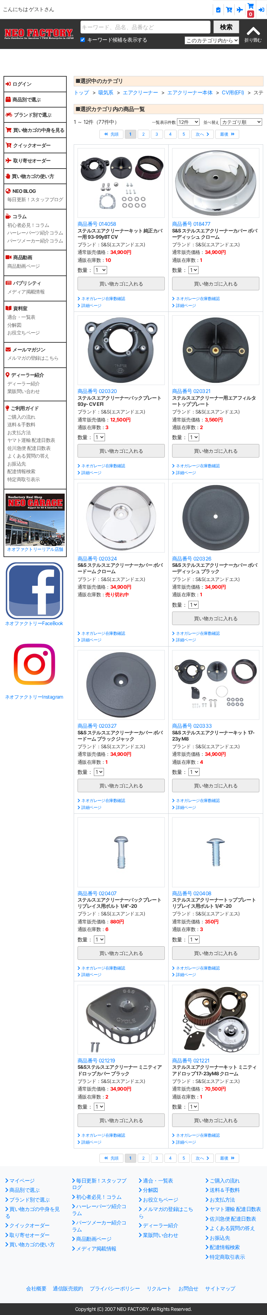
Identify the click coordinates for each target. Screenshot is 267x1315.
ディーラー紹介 (23, 383)
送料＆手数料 (21, 424)
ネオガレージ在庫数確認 (103, 298)
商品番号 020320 (97, 391)
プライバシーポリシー (115, 1288)
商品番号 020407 (97, 893)
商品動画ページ (23, 266)
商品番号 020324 (97, 558)
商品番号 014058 (97, 224)
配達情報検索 (21, 471)
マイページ (21, 1180)
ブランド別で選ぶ (32, 115)
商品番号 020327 (97, 726)
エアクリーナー (140, 92)
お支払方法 (19, 432)
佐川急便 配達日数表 (28, 448)
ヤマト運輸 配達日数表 (31, 440)
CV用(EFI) (233, 92)
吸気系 (105, 92)
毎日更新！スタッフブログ (35, 199)
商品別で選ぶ (26, 99)
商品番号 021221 (190, 1060)
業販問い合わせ (23, 391)
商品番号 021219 (96, 1060)
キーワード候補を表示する (117, 39)
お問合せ (188, 1288)
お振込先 (16, 464)
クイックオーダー (31, 145)
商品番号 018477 (191, 224)
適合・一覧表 (21, 317)
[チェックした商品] (218, 9)
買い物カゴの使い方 (33, 176)
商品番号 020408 (191, 893)
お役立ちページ (23, 332)
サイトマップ (220, 1288)
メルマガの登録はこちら (32, 358)
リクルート (159, 1288)
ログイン (22, 84)
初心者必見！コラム (28, 225)
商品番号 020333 (192, 726)
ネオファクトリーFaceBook (34, 623)
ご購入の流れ (21, 417)
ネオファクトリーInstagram (34, 697)
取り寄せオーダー (31, 160)
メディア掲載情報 (25, 291)
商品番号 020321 (191, 391)
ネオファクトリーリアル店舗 (35, 549)
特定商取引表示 (23, 479)
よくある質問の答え (28, 456)
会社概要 (36, 1288)
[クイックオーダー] (229, 9)
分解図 (14, 325)
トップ (81, 92)
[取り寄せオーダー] (240, 9)
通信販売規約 (68, 1288)
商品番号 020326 (191, 558)
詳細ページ (91, 305)
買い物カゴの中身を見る (38, 130)
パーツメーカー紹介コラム (35, 241)
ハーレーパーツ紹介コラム (35, 233)
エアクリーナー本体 (189, 92)
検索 (226, 27)
